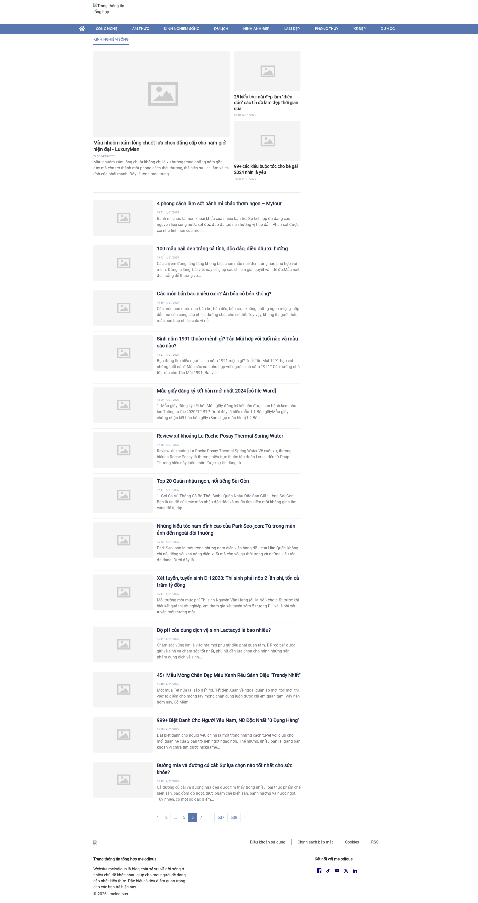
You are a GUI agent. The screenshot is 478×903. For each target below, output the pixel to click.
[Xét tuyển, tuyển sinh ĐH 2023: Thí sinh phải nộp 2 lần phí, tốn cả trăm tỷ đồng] (123, 592)
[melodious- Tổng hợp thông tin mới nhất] (111, 12)
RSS (375, 842)
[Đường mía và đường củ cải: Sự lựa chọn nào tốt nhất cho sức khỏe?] (123, 780)
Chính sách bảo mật (315, 842)
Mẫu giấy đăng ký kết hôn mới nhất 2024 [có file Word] (216, 391)
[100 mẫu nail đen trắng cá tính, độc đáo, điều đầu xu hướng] (123, 263)
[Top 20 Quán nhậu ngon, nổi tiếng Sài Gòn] (123, 495)
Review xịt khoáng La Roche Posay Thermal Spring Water (220, 436)
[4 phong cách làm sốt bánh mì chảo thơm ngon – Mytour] (123, 218)
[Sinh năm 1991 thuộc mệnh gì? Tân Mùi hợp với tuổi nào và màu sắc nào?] (123, 353)
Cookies (352, 842)
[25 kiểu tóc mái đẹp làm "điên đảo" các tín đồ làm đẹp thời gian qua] (267, 71)
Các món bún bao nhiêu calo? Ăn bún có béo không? (214, 294)
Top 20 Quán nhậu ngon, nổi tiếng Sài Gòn (203, 481)
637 (221, 817)
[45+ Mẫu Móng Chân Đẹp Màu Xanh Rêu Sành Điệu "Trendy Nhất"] (123, 690)
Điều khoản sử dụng (267, 842)
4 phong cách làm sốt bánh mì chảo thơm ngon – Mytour (219, 203)
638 (234, 817)
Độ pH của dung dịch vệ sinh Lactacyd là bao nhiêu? (214, 630)
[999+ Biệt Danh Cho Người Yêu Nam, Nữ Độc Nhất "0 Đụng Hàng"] (123, 735)
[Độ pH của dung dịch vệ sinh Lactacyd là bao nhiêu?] (123, 644)
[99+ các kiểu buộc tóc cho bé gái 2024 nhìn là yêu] (267, 141)
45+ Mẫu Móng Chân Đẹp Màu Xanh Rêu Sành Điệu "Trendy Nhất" (228, 675)
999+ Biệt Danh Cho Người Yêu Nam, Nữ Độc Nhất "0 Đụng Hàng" (228, 720)
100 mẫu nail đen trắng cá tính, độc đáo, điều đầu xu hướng (222, 249)
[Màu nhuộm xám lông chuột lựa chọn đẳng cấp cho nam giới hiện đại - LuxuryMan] (161, 94)
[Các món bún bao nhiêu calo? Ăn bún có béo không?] (123, 308)
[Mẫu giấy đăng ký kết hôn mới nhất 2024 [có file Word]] (123, 405)
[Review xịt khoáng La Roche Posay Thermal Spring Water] (123, 450)
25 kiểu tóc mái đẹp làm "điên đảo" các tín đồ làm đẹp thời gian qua (266, 102)
